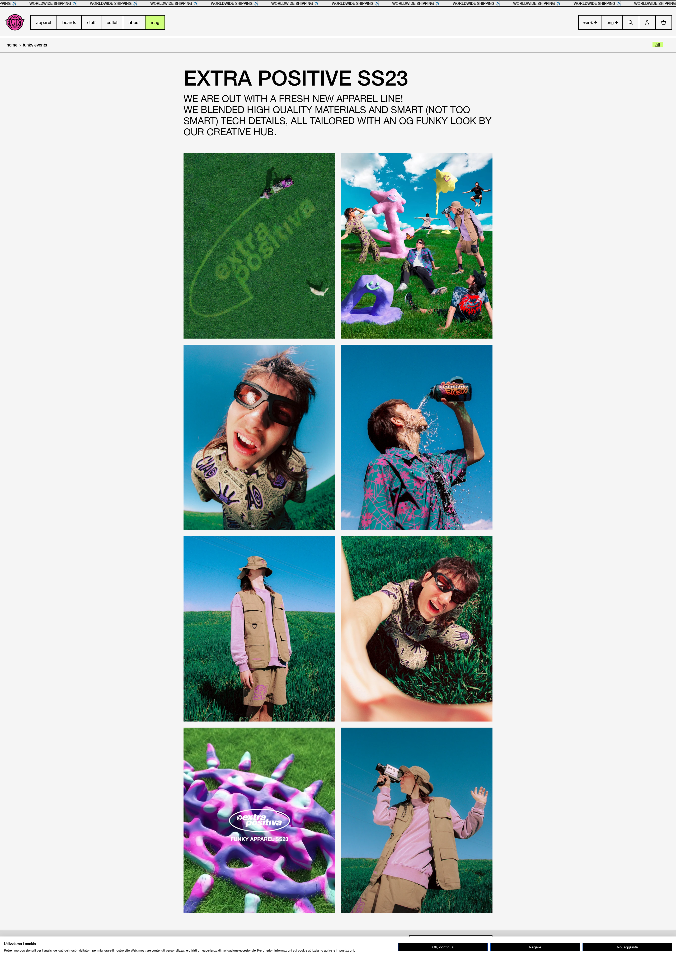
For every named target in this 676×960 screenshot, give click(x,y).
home (12, 44)
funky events (35, 44)
